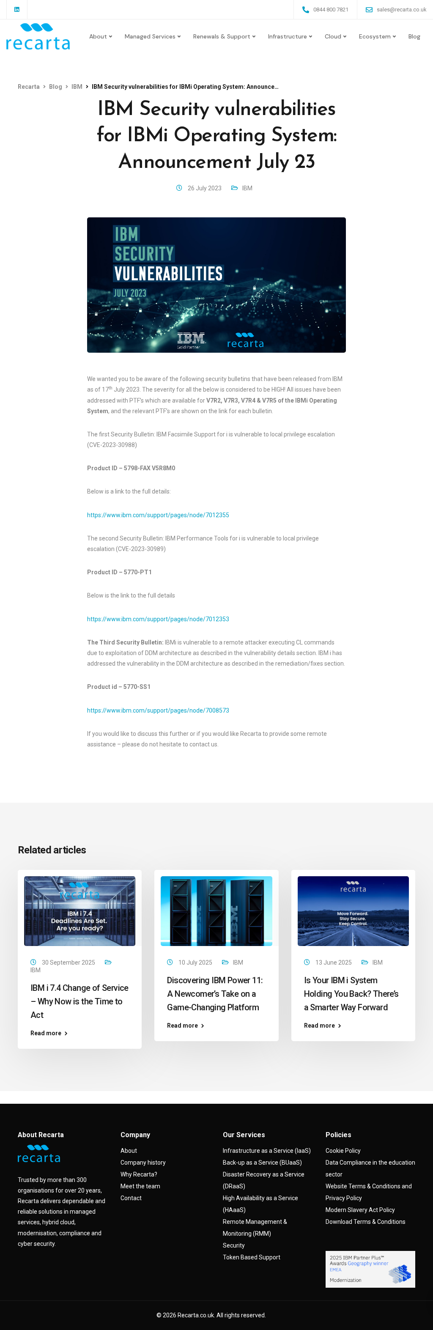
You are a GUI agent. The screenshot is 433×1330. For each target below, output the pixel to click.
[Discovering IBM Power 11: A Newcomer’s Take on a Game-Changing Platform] (216, 910)
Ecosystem (375, 36)
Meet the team (140, 1186)
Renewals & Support (221, 36)
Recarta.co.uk (196, 1315)
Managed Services (150, 36)
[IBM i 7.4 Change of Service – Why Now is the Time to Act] (79, 910)
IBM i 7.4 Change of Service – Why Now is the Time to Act (79, 1001)
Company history (143, 1162)
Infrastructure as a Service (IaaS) (267, 1150)
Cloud (333, 36)
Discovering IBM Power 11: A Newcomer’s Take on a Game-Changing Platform (215, 993)
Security (234, 1245)
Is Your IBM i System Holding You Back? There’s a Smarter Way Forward (351, 993)
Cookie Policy (343, 1150)
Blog (414, 36)
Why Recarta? (139, 1174)
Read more (45, 1033)
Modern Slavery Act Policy (360, 1210)
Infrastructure (287, 36)
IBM (247, 188)
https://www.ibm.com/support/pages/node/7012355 (158, 515)
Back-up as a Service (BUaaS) (262, 1162)
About (98, 36)
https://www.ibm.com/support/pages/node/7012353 (158, 619)
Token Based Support (251, 1257)
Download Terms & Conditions (366, 1221)
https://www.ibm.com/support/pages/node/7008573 (158, 710)
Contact (131, 1198)
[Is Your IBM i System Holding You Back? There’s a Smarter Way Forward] (353, 910)
